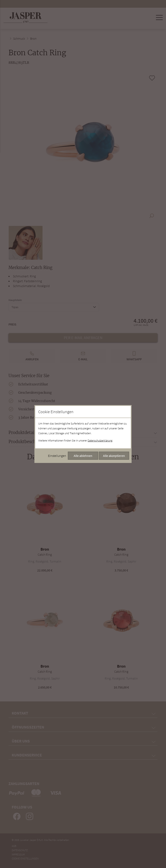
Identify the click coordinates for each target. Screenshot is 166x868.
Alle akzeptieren (114, 456)
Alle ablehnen (83, 456)
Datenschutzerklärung (100, 440)
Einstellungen (57, 456)
